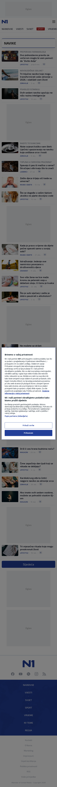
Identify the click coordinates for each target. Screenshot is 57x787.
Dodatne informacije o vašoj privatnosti (27, 392)
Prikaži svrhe (28, 425)
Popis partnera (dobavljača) (16, 416)
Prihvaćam (28, 433)
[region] (28, 393)
